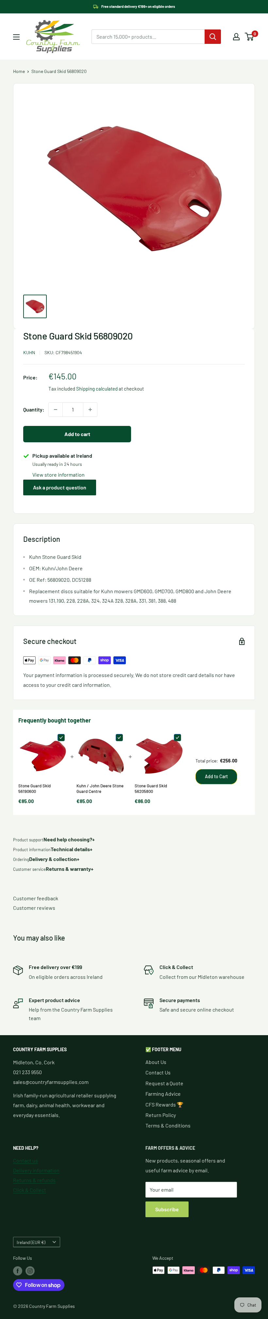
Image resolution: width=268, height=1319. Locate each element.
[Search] (213, 36)
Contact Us (158, 1072)
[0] (249, 37)
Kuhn (29, 352)
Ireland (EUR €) (31, 1242)
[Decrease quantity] (55, 409)
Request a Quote (164, 1083)
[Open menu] (16, 37)
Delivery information (36, 1170)
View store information (58, 474)
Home (19, 71)
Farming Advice (163, 1093)
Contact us (25, 1160)
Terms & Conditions (168, 1125)
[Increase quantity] (90, 409)
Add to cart (77, 434)
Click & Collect (29, 1190)
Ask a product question (59, 487)
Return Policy (160, 1115)
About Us (155, 1062)
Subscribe (167, 1209)
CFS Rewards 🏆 (164, 1104)
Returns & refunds (34, 1180)
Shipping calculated (97, 389)
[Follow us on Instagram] (30, 1270)
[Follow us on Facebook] (17, 1270)
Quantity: (33, 409)
